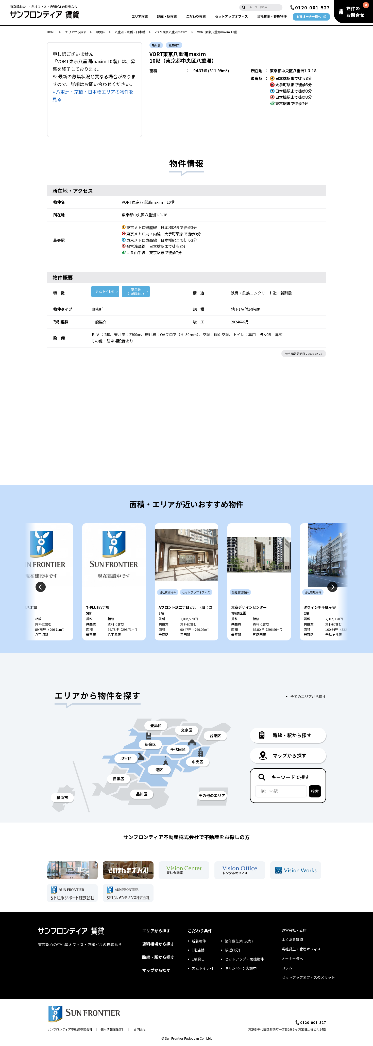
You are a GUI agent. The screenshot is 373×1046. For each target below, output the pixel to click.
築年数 (136, 291)
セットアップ (231, 16)
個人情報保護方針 (112, 1029)
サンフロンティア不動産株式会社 (69, 1029)
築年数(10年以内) (239, 941)
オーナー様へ (292, 958)
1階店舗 (198, 949)
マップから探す (156, 970)
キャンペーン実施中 (241, 968)
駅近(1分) (232, 949)
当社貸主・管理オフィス (301, 948)
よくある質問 (292, 939)
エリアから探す (75, 32)
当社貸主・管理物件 (272, 16)
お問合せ (140, 1029)
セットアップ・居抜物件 (244, 959)
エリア (139, 16)
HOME (51, 32)
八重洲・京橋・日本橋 (130, 32)
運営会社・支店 (294, 930)
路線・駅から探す (158, 957)
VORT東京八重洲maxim (171, 32)
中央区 (100, 32)
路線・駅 (167, 16)
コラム (287, 967)
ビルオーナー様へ (309, 16)
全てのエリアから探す (308, 696)
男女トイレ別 (105, 291)
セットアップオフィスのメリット (308, 977)
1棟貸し (198, 959)
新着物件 (199, 941)
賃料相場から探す (158, 944)
